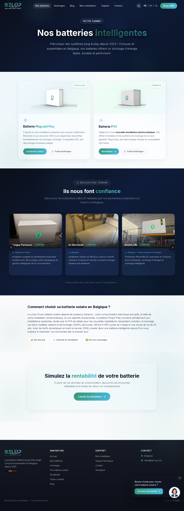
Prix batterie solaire (59, 470)
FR (145, 5)
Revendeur (107, 151)
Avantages (59, 5)
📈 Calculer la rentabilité (65, 340)
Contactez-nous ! (35, 151)
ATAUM (176, 500)
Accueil (53, 456)
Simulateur (100, 470)
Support (105, 5)
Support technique (104, 461)
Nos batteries (42, 5)
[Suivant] (172, 247)
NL (156, 5)
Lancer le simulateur (90, 396)
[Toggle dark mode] (138, 5)
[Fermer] (180, 478)
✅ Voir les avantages (96, 340)
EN (150, 5)
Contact (118, 5)
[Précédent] (11, 247)
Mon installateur (88, 5)
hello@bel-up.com (153, 460)
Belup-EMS (168, 5)
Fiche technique (63, 151)
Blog (72, 5)
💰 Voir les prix (38, 340)
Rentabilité (55, 474)
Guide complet (57, 479)
